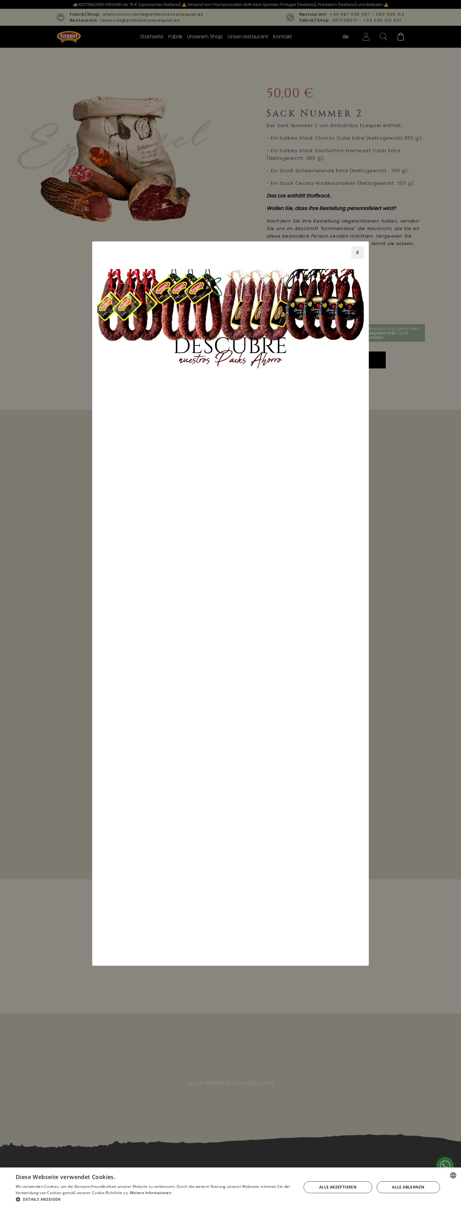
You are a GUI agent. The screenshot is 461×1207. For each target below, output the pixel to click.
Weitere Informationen (150, 1192)
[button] (154, 1199)
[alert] (230, 1187)
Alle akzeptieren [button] (338, 1187)
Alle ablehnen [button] (408, 1187)
